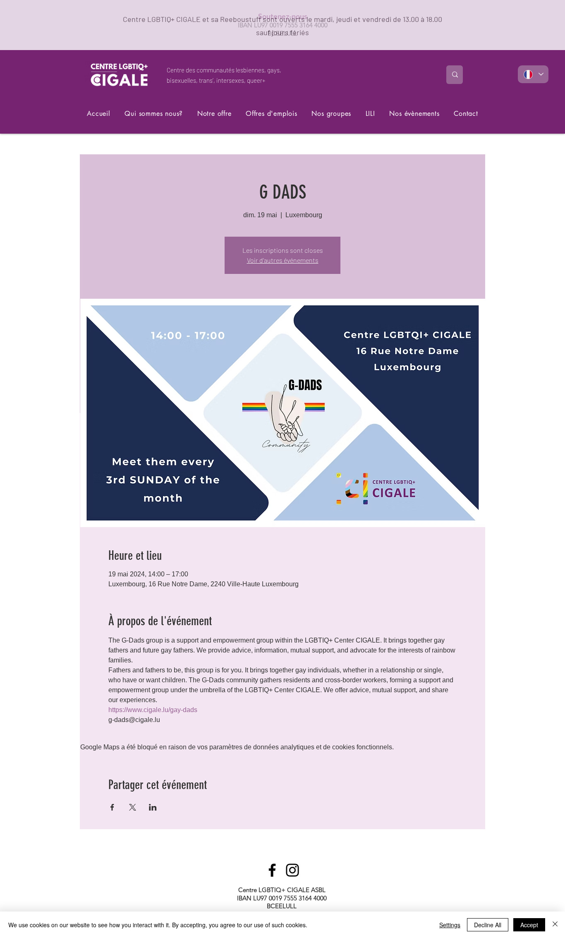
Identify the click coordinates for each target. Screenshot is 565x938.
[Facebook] (272, 870)
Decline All (487, 925)
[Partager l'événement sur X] (132, 807)
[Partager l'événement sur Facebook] (112, 807)
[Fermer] (555, 924)
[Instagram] (292, 870)
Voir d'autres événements (282, 260)
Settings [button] (449, 925)
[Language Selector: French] (533, 74)
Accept (529, 925)
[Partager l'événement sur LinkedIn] (153, 807)
